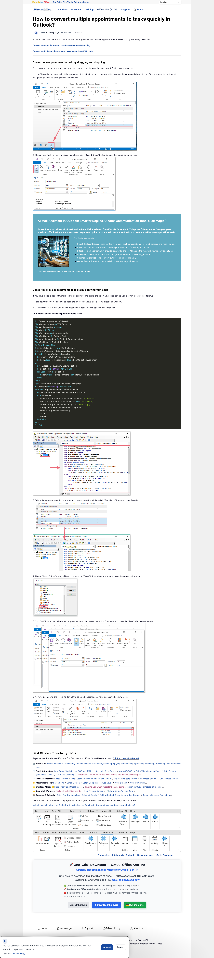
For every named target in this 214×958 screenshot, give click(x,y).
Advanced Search (148, 778)
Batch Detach (73, 783)
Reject (120, 947)
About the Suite (78, 894)
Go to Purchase (164, 844)
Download (76, 9)
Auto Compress (137, 783)
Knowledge (66, 917)
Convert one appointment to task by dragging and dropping (61, 45)
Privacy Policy (113, 917)
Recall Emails (61, 778)
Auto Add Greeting (65, 774)
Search (140, 9)
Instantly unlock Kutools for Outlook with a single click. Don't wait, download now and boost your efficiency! (84, 805)
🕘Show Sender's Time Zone (119, 791)
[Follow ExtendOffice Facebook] (35, 936)
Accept (107, 947)
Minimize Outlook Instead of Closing (144, 787)
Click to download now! (126, 758)
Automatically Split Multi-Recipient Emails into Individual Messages (109, 774)
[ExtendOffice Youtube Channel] (46, 936)
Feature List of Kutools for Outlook (116, 844)
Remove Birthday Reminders (156, 795)
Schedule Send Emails (105, 771)
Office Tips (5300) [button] (107, 9)
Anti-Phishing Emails (93, 791)
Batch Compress (90, 783)
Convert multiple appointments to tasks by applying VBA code (63, 51)
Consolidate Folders (169, 778)
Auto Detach (121, 783)
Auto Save (106, 783)
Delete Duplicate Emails (125, 778)
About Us (138, 917)
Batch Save (58, 783)
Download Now (145, 844)
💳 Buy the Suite (135, 894)
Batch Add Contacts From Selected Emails (77, 795)
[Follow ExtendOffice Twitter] (40, 936)
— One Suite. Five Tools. (61, 2)
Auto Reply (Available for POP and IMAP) (73, 771)
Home (44, 917)
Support (125, 9)
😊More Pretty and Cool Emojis (67, 787)
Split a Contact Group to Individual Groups (120, 795)
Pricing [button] (90, 9)
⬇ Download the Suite (106, 894)
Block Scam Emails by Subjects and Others (91, 778)
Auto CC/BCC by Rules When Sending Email (139, 771)
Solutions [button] (62, 9)
